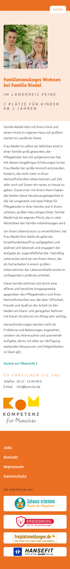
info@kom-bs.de (28, 386)
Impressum (14, 466)
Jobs (8, 447)
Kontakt (11, 457)
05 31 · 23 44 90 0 (29, 381)
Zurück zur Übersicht (20, 363)
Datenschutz (15, 476)
